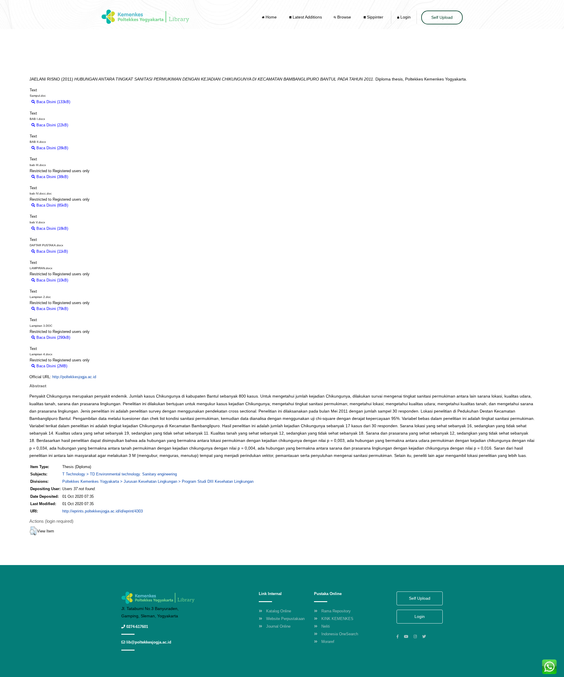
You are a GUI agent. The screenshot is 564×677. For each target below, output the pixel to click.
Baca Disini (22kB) (51, 125)
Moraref (327, 641)
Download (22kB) (85, 125)
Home (271, 17)
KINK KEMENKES (337, 618)
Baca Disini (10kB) (51, 280)
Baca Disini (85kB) (51, 205)
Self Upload (442, 17)
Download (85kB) (85, 205)
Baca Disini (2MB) (51, 366)
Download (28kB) (85, 148)
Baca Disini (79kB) (51, 308)
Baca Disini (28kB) (51, 148)
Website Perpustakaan (285, 618)
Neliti (325, 626)
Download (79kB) (85, 308)
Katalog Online (278, 611)
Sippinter (374, 17)
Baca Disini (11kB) (51, 251)
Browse (344, 17)
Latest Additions (306, 17)
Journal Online (278, 626)
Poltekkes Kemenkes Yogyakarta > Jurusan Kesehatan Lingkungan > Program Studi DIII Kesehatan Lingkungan (158, 481)
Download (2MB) (84, 366)
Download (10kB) (85, 280)
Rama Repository (336, 611)
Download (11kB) (85, 251)
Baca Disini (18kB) (51, 228)
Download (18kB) (85, 228)
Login (405, 17)
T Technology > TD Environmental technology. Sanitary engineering (119, 474)
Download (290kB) (88, 337)
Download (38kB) (85, 177)
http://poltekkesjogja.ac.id (74, 377)
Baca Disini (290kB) (52, 337)
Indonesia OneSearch (339, 634)
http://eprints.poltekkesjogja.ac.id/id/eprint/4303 (102, 511)
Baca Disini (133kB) (52, 102)
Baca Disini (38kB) (51, 177)
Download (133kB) (88, 102)
